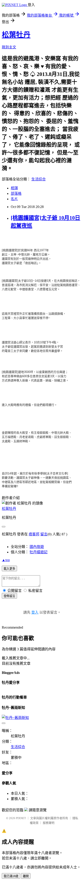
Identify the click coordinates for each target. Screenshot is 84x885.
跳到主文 (9, 47)
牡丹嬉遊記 (38, 552)
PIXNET (21, 818)
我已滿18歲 (11, 876)
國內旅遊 (37, 547)
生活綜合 (38, 179)
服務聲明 (48, 822)
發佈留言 (9, 596)
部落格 (16, 193)
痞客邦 (34, 534)
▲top (6, 560)
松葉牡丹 (16, 35)
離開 (26, 876)
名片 (14, 199)
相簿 (14, 188)
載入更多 (9, 568)
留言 (43, 534)
